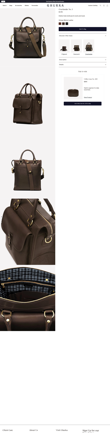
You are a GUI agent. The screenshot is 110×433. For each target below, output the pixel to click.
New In (5, 5)
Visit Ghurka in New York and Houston (55, 1)
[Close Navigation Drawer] (108, 1)
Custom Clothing (92, 5)
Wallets (27, 5)
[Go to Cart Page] (107, 5)
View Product (88, 97)
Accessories (18, 5)
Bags (10, 5)
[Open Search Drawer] (100, 5)
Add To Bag (82, 29)
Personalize (35, 5)
